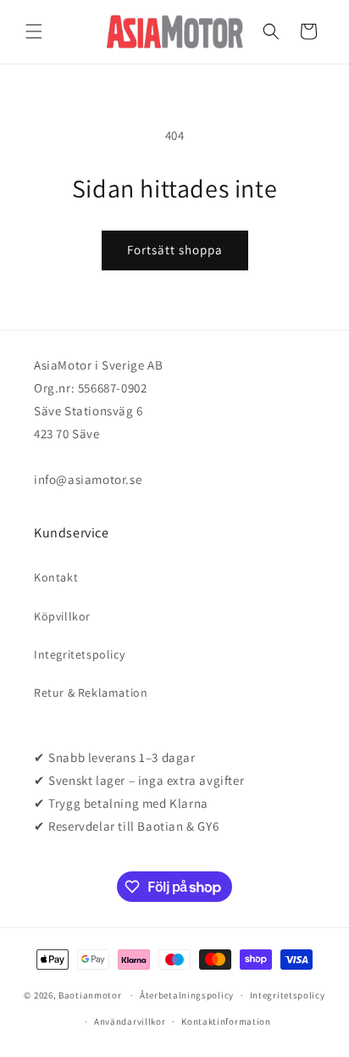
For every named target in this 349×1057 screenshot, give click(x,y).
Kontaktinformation (226, 1021)
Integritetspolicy (79, 654)
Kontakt (56, 577)
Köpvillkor (62, 616)
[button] (34, 31)
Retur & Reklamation (90, 692)
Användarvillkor (130, 1021)
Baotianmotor (89, 995)
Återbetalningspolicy (187, 995)
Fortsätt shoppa (175, 250)
